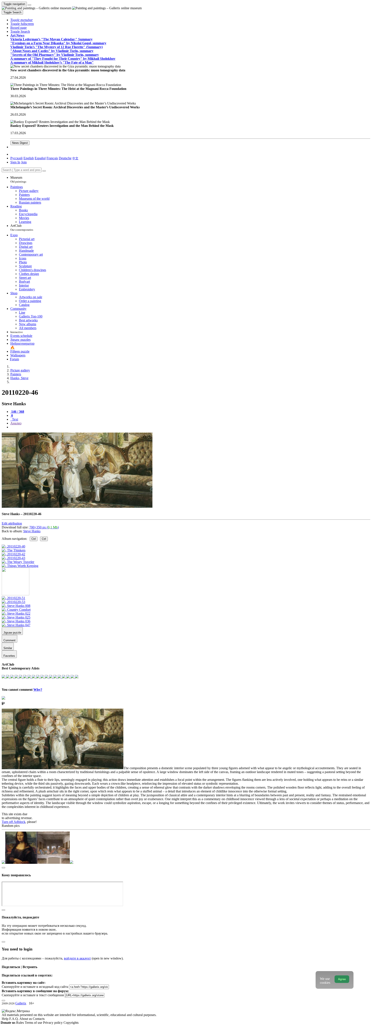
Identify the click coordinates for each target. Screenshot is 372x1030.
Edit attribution (12, 523)
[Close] (44, 171)
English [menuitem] (28, 158)
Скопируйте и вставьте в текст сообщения (33, 995)
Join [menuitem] (24, 162)
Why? (37, 689)
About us (26, 1019)
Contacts (39, 1019)
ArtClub (21, 227)
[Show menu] (29, 5)
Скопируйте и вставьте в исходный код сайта (35, 987)
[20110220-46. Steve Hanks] (77, 506)
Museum (18, 179)
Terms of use (34, 1022)
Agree (342, 979)
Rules (20, 1022)
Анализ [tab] (15, 423)
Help (5, 1019)
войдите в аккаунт (77, 958)
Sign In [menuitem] (15, 162)
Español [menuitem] (40, 158)
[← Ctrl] (20, 566)
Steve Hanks (31, 531)
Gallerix (20, 1003)
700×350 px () (44, 527)
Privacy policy (53, 1022)
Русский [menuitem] (16, 158)
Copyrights (71, 1022)
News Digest (20, 142)
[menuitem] (75, 158)
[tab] (17, 411)
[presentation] (190, 427)
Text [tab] (14, 419)
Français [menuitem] (52, 158)
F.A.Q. (14, 1019)
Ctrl (33, 538)
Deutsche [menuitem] (65, 158)
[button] (21, 20)
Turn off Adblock (13, 822)
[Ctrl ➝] (13, 598)
